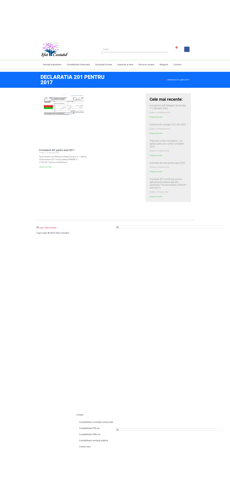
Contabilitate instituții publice (93, 440)
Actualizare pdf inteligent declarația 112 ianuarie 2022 (168, 107)
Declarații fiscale (103, 64)
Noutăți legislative (52, 64)
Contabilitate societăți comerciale (96, 422)
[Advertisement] (80, 18)
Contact (177, 64)
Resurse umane (146, 64)
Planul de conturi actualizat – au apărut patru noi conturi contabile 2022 (167, 143)
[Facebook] (187, 49)
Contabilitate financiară (78, 64)
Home (164, 80)
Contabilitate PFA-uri (89, 428)
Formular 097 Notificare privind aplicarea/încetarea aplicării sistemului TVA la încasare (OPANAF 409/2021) (168, 183)
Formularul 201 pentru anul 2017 (56, 150)
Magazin (164, 64)
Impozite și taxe (125, 64)
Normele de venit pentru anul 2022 (167, 162)
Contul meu (85, 446)
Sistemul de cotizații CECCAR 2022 (168, 124)
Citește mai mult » (45, 167)
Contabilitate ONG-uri (89, 434)
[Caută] (165, 49)
